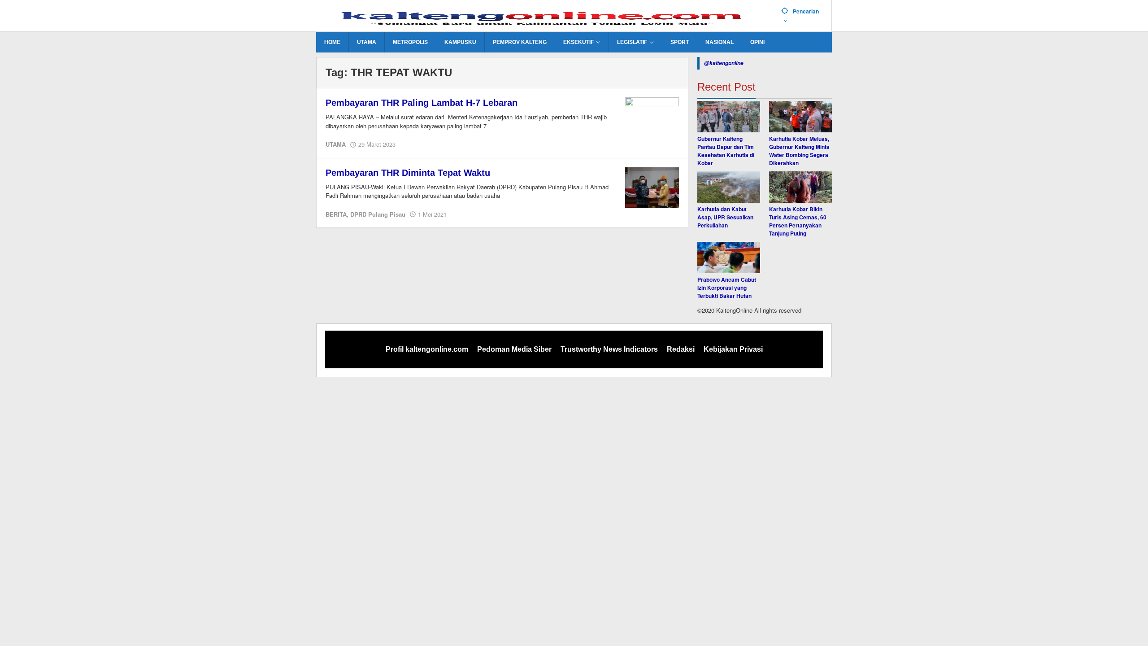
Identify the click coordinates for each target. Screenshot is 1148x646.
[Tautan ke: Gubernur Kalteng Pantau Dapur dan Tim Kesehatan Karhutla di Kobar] (728, 116)
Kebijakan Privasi (733, 349)
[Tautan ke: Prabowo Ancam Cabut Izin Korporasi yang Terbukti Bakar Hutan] (728, 257)
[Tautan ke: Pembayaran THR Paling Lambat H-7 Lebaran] (652, 117)
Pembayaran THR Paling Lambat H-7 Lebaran (421, 103)
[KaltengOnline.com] (545, 17)
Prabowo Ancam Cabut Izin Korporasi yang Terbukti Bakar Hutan (726, 287)
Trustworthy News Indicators (609, 349)
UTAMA (336, 144)
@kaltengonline (724, 63)
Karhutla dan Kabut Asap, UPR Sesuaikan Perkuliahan (725, 217)
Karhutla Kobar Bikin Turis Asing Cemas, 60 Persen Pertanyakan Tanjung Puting (797, 221)
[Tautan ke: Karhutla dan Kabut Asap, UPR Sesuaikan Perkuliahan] (728, 187)
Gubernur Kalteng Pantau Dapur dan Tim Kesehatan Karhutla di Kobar (725, 151)
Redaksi (681, 349)
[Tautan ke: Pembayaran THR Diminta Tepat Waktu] (652, 187)
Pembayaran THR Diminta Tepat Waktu (408, 173)
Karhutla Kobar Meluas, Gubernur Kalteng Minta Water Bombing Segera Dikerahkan (799, 151)
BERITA (336, 214)
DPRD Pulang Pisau (377, 214)
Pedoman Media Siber (514, 349)
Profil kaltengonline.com (427, 349)
